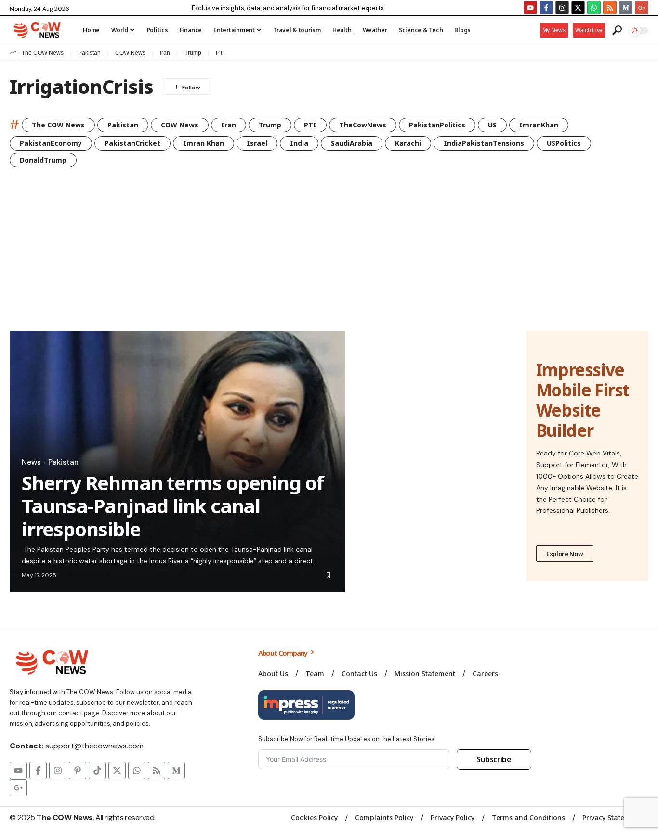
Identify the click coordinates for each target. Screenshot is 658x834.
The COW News (43, 53)
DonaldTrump (43, 159)
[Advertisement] (329, 258)
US (492, 124)
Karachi (408, 143)
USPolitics (564, 143)
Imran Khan (203, 143)
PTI (220, 53)
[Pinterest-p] (77, 770)
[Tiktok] (97, 770)
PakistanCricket (132, 143)
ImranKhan (538, 124)
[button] (589, 30)
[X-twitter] (578, 7)
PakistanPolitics (437, 124)
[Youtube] (530, 7)
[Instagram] (562, 7)
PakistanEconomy (51, 143)
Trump (192, 53)
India (299, 143)
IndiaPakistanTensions (484, 143)
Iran (165, 53)
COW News (130, 53)
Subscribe (494, 759)
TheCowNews (362, 124)
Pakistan (89, 53)
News (31, 462)
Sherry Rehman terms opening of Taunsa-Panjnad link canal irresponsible (173, 505)
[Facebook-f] (546, 7)
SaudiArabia (351, 143)
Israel (257, 143)
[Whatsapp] (594, 7)
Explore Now (564, 553)
